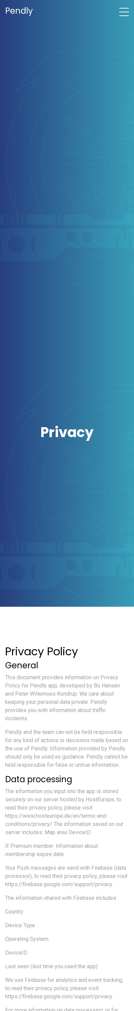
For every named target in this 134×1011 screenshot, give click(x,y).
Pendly (19, 10)
